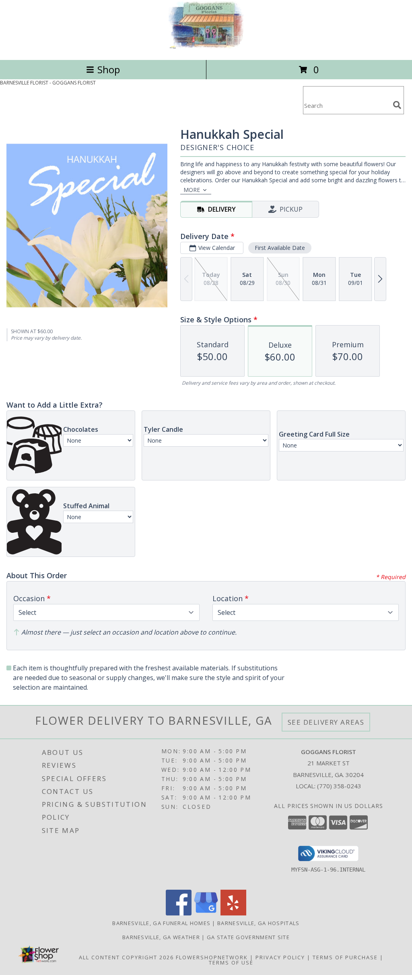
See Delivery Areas (326, 722)
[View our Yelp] (233, 913)
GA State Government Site (248, 937)
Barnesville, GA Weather (161, 937)
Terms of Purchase (345, 957)
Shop (108, 69)
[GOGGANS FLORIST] (206, 48)
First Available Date (280, 247)
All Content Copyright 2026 (126, 957)
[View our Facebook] (179, 913)
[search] (397, 105)
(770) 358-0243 (339, 786)
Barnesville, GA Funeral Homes (161, 923)
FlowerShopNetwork (212, 957)
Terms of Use (231, 962)
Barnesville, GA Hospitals (258, 923)
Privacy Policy (280, 957)
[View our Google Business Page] (206, 913)
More (191, 190)
